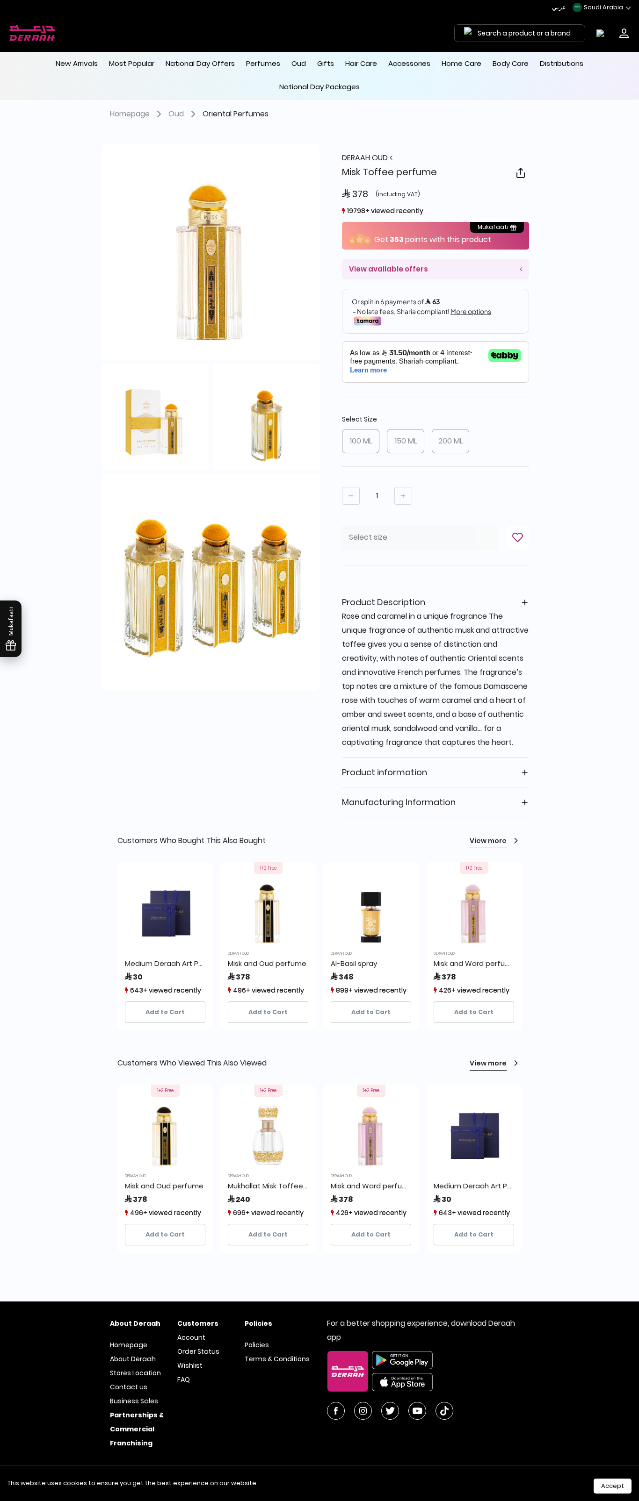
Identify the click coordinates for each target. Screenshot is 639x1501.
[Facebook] (336, 1411)
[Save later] (517, 537)
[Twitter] (390, 1411)
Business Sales (134, 1401)
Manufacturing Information (399, 802)
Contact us (128, 1387)
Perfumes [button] (263, 63)
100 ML (361, 441)
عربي (559, 7)
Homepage (130, 113)
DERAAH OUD (366, 157)
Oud (176, 113)
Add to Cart (165, 1012)
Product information (384, 772)
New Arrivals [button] (77, 63)
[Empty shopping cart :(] (602, 33)
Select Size (359, 419)
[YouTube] (417, 1411)
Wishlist (190, 1365)
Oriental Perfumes (236, 113)
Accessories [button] (409, 63)
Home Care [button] (461, 63)
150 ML (406, 441)
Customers (197, 1323)
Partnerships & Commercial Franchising (137, 1429)
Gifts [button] (325, 63)
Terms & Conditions (277, 1359)
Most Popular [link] (131, 63)
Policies (257, 1345)
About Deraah (133, 1359)
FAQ (183, 1379)
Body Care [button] (511, 63)
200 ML (450, 441)
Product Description (383, 602)
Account (191, 1337)
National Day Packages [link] (319, 87)
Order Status (198, 1351)
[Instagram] (363, 1411)
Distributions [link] (561, 63)
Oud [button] (298, 63)
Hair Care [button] (361, 63)
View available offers (388, 269)
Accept (612, 1485)
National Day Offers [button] (200, 63)
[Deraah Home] (32, 33)
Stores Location (135, 1373)
